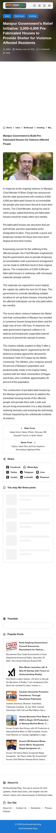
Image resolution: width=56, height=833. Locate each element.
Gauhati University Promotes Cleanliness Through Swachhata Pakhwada (33, 702)
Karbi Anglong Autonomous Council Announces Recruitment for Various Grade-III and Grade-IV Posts (33, 653)
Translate (25, 631)
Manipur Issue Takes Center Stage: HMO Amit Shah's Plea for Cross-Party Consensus (34, 526)
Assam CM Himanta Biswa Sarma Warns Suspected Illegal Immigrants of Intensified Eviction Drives (32, 752)
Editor (8, 49)
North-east (19, 16)
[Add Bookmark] (6, 53)
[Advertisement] (28, 92)
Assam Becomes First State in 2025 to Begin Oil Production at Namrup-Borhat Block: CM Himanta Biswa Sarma (34, 727)
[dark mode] (39, 5)
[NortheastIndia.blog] (15, 5)
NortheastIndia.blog (32, 831)
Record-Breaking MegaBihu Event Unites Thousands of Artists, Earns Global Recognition (33, 500)
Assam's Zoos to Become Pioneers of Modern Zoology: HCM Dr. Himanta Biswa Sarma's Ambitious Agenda (34, 513)
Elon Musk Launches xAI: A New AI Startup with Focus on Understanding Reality (34, 678)
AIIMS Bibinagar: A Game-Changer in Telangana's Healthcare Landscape (32, 554)
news (7, 16)
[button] (49, 5)
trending (32, 16)
